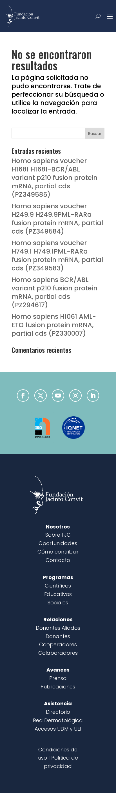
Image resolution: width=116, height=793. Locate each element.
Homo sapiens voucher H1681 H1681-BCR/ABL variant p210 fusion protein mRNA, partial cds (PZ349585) (54, 177)
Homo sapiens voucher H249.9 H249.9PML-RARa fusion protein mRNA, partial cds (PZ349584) (57, 219)
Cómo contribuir (58, 551)
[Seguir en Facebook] (23, 395)
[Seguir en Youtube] (58, 395)
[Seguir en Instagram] (75, 395)
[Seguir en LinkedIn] (93, 395)
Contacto (58, 560)
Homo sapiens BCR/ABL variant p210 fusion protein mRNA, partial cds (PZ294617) (54, 292)
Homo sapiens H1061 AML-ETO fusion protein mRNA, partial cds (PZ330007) (54, 325)
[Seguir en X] (40, 395)
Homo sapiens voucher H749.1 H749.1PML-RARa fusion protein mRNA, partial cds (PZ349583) (57, 255)
